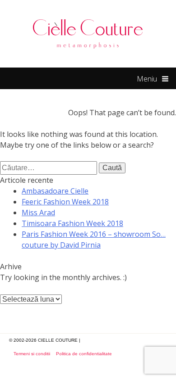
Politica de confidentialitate (84, 353)
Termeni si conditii (32, 353)
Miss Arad (38, 212)
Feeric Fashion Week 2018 (65, 202)
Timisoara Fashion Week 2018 (72, 223)
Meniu (147, 79)
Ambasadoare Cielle (55, 191)
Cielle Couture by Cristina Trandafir (88, 34)
